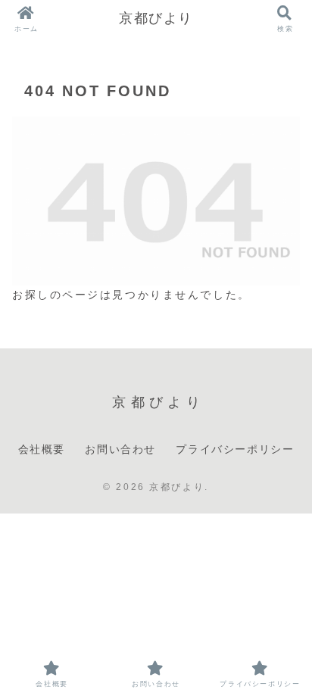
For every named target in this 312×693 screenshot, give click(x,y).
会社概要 (41, 449)
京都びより (156, 18)
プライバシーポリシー (235, 449)
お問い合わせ (120, 449)
